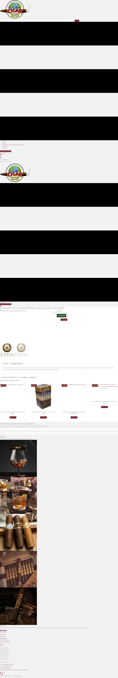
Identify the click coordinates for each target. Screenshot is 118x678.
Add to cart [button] (13, 417)
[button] (3, 153)
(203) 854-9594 (8, 666)
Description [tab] (6, 363)
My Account (3, 636)
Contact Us (2, 645)
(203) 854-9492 (6, 668)
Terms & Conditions (5, 642)
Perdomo (24, 377)
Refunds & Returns (4, 640)
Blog (1, 643)
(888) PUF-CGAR (9, 664)
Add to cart (63, 319)
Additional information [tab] (17, 363)
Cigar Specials (3, 638)
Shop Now (2, 634)
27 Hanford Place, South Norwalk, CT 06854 (16, 670)
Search (76, 20)
